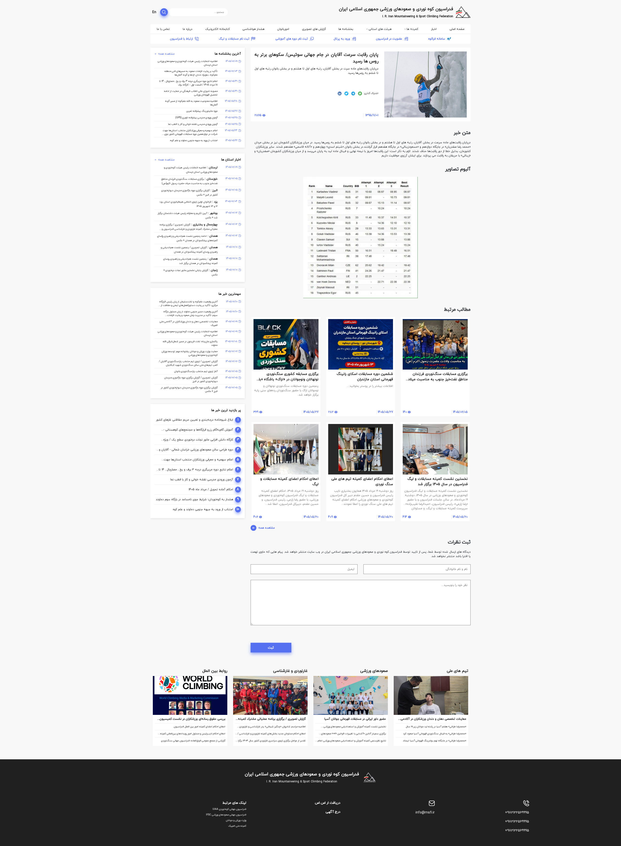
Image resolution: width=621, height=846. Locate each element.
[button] (466, 181)
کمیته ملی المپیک (237, 826)
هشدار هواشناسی (253, 29)
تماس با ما (163, 29)
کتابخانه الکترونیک (217, 29)
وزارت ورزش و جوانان (236, 820)
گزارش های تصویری (314, 29)
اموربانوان (283, 29)
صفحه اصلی (456, 29)
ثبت (271, 647)
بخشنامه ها (345, 29)
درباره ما (187, 29)
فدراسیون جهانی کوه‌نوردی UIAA (229, 809)
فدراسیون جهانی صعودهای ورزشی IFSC (226, 815)
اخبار (434, 29)
